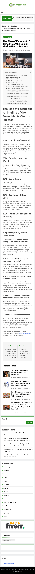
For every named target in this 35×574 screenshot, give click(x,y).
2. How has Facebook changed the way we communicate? (19, 94)
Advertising (6, 467)
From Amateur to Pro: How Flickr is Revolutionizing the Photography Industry (20, 383)
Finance (5, 474)
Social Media (7, 37)
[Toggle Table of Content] (28, 72)
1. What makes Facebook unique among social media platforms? (19, 91)
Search (4, 419)
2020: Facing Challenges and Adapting (18, 86)
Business (6, 470)
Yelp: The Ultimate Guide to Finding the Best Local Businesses (20, 372)
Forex (5, 477)
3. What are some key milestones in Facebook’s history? (18, 97)
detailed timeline (24, 334)
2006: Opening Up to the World (16, 80)
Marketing (6, 495)
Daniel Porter (8, 50)
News (5, 499)
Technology (6, 513)
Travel (5, 516)
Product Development (9, 502)
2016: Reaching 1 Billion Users (15, 84)
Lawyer (5, 492)
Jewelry (5, 488)
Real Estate (6, 506)
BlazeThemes (18, 571)
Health (5, 481)
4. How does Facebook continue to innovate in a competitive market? (18, 100)
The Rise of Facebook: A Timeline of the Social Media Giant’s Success (16, 76)
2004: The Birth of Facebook (14, 79)
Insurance (6, 484)
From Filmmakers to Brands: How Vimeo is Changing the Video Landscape (21, 394)
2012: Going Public (12, 82)
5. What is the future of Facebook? (18, 103)
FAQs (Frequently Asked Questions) (17, 88)
